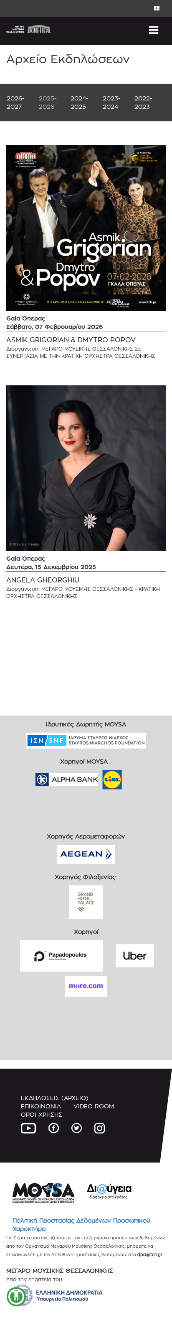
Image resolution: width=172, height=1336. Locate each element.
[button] (16, 1297)
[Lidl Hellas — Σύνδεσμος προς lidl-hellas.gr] (100, 777)
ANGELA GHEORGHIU (42, 580)
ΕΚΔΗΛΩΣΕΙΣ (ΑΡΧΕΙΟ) (55, 1098)
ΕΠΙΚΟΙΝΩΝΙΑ (41, 1106)
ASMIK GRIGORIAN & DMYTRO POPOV (71, 340)
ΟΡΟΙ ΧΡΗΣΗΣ (41, 1114)
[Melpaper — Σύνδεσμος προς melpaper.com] (136, 777)
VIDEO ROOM (93, 1106)
